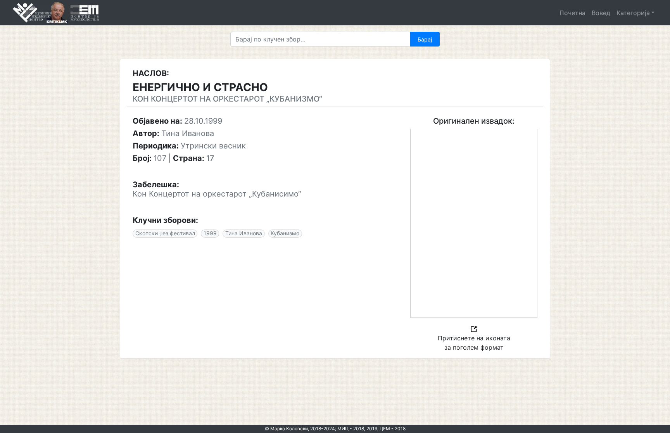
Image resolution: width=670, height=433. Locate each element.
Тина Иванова (243, 233)
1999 (210, 233)
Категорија (633, 13)
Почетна (572, 13)
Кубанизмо (285, 233)
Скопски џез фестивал (165, 233)
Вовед (601, 13)
